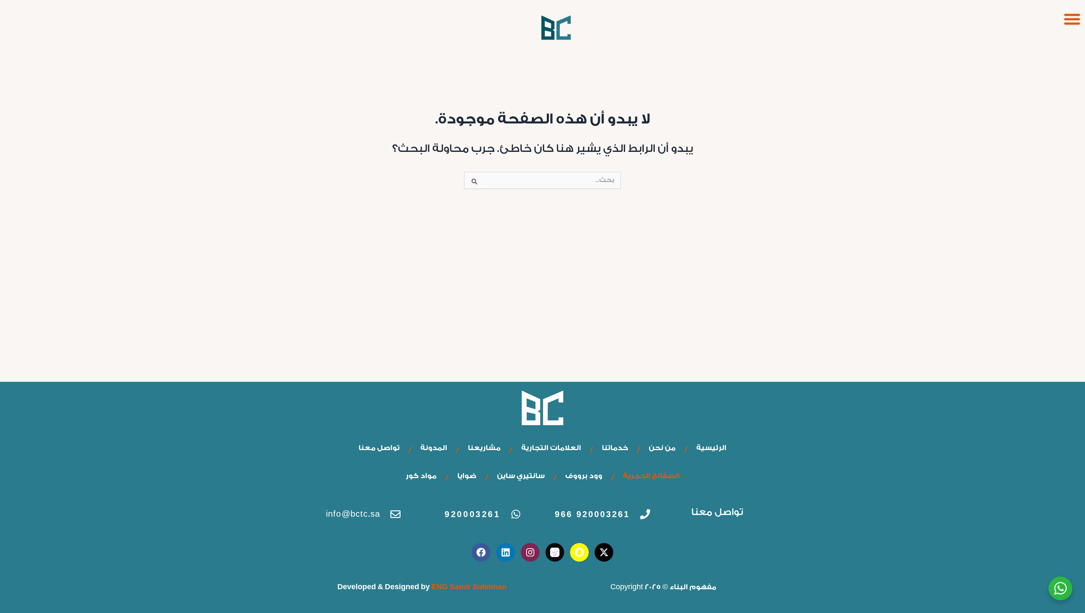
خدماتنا (615, 448)
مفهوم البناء (693, 587)
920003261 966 (592, 514)
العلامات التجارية (551, 448)
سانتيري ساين (521, 476)
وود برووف (583, 476)
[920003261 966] (645, 514)
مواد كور (421, 476)
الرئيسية (711, 448)
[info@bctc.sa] (395, 514)
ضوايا (466, 476)
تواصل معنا (379, 448)
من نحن (662, 448)
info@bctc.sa (353, 514)
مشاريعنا (484, 448)
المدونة (433, 448)
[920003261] (516, 514)
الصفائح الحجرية (651, 476)
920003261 (472, 514)
